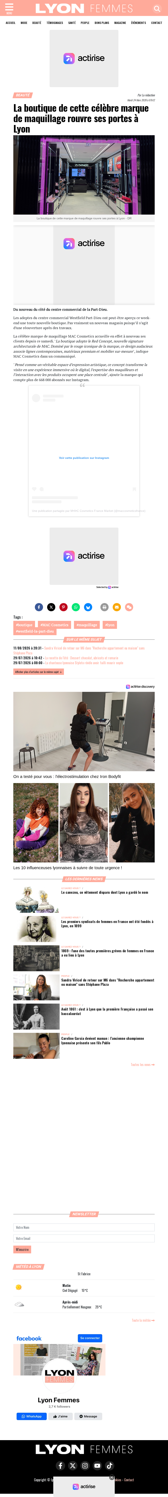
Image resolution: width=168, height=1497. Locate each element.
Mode (24, 22)
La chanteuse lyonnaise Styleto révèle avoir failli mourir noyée (84, 662)
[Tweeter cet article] (51, 607)
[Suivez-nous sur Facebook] (59, 1377)
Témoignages (55, 22)
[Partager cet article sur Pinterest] (63, 607)
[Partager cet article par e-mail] (117, 607)
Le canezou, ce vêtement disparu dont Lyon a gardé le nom (104, 892)
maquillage (87, 624)
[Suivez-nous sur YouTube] (96, 1468)
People (85, 22)
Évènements (138, 22)
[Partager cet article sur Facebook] (39, 607)
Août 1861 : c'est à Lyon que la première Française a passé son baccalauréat (107, 1011)
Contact (156, 22)
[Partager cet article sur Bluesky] (88, 607)
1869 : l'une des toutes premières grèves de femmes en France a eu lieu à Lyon (107, 953)
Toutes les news (141, 1064)
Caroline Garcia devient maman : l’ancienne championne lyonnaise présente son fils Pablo (102, 1040)
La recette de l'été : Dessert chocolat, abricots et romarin (81, 657)
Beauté (36, 22)
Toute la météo (141, 1320)
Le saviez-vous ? (70, 888)
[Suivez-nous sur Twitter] (71, 1468)
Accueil (10, 22)
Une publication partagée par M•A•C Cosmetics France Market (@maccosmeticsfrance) (88, 510)
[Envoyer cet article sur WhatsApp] (76, 607)
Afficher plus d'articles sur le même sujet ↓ (38, 672)
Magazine (120, 22)
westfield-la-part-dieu (36, 631)
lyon (110, 624)
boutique (25, 624)
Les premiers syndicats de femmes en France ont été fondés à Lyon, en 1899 (107, 923)
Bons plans (102, 22)
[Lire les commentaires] (129, 607)
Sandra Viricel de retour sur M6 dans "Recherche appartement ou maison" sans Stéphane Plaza (107, 982)
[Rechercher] (156, 9)
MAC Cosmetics (55, 624)
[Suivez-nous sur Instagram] (84, 1468)
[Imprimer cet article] (104, 607)
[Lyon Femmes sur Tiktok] (108, 1468)
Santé (72, 22)
